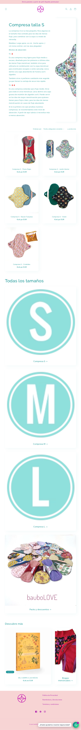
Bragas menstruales (64, 679)
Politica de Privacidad (50, 695)
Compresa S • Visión (59, 217)
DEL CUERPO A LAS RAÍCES (28, 678)
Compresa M (39, 444)
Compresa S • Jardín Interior (59, 169)
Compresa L (39, 527)
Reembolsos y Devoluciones (52, 700)
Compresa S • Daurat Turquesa (22, 217)
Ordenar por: (37, 129)
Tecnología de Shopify (46, 724)
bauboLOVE (36, 724)
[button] (6, 9)
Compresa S (39, 361)
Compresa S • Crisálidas (21, 264)
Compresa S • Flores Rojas (21, 169)
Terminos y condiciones (50, 704)
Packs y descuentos (39, 609)
